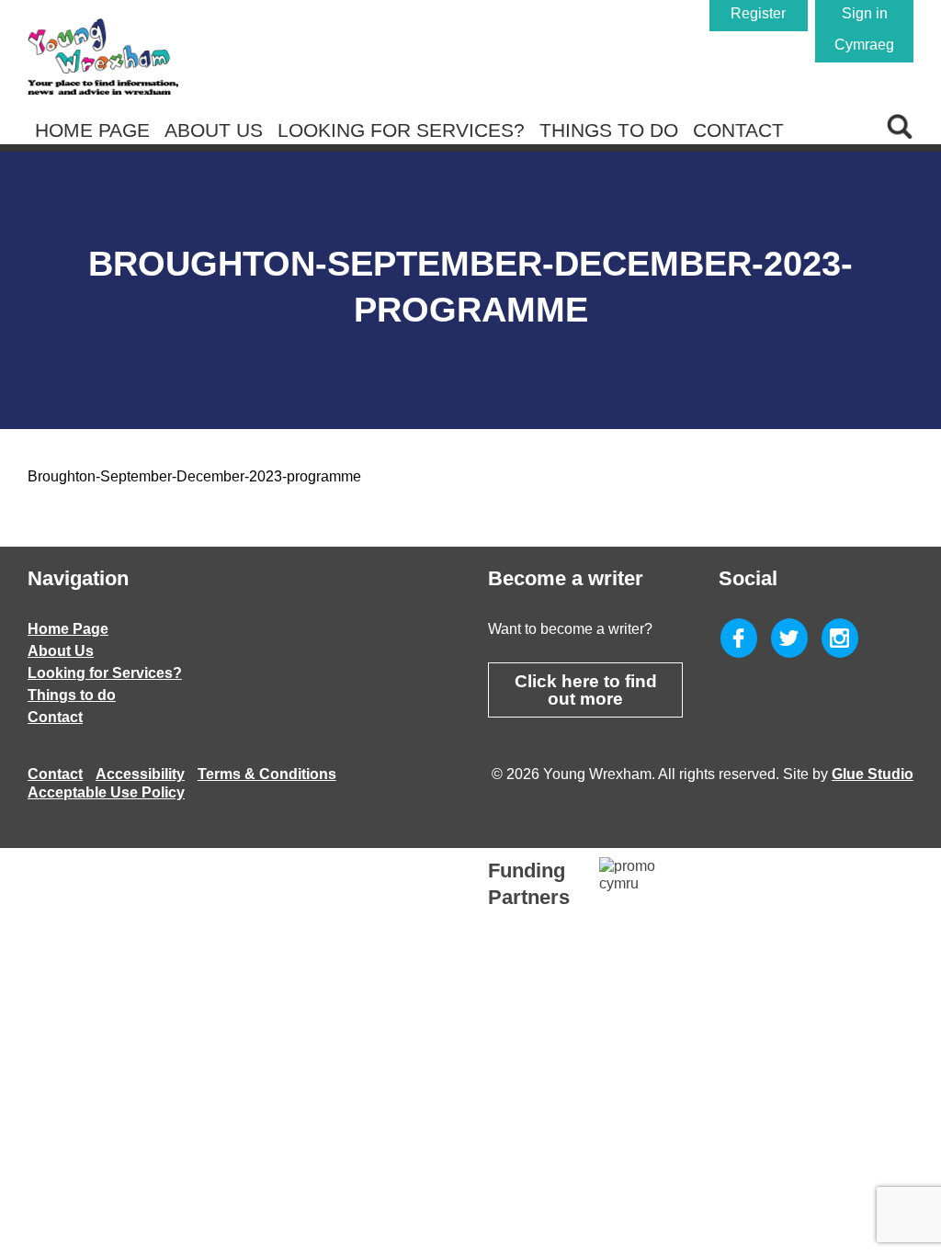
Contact (738, 130)
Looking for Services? (401, 130)
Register (758, 13)
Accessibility (140, 774)
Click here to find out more (586, 690)
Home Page (92, 130)
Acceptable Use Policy (106, 792)
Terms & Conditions (267, 774)
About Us (213, 130)
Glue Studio (872, 774)
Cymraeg (864, 44)
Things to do (608, 130)
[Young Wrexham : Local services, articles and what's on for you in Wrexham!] (103, 56)
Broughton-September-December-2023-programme (194, 476)
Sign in (865, 13)
